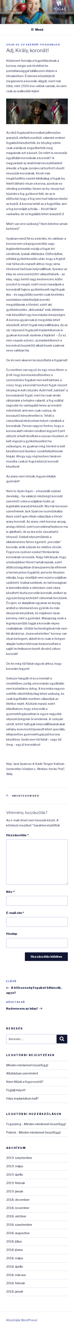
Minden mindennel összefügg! (27, 1065)
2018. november (17, 1208)
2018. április (14, 1266)
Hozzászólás (17, 835)
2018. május (14, 1258)
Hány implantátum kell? (22, 1098)
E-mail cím (15, 913)
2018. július (14, 1241)
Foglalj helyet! (15, 1090)
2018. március (16, 1275)
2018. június (14, 1250)
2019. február (15, 1183)
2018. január (14, 1291)
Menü (39, 29)
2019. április (14, 1174)
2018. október (16, 1216)
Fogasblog (50, 44)
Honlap (11, 934)
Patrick (11, 1132)
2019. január (14, 1191)
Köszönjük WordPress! (21, 1320)
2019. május (14, 1166)
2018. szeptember (19, 1225)
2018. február (15, 1283)
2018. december (18, 1200)
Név (10, 892)
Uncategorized (25, 795)
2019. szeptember (19, 1158)
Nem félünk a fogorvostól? (24, 1082)
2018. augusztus (18, 1233)
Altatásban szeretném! (22, 1073)
